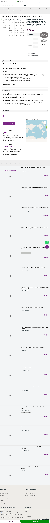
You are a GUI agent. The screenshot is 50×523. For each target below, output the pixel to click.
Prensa (2, 495)
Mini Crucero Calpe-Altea (27, 367)
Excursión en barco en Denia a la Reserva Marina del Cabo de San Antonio (35, 288)
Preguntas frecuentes (31, 495)
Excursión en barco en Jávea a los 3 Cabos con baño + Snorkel (35, 447)
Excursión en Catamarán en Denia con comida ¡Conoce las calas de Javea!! (33, 248)
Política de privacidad (6, 511)
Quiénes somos (4, 493)
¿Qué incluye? (6, 61)
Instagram (28, 516)
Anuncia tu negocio (5, 498)
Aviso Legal (3, 503)
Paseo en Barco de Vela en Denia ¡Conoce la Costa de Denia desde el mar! (34, 228)
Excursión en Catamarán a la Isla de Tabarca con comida (34, 467)
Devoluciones (28, 498)
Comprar (35, 521)
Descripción (6, 111)
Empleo (2, 500)
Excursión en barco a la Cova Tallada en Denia (33, 427)
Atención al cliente (30, 493)
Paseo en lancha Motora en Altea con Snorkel (33, 167)
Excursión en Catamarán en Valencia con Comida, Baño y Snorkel (34, 188)
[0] (38, 2)
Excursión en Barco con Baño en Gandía (31, 387)
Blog (26, 511)
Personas (30, 34)
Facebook (27, 514)
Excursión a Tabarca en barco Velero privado (33, 267)
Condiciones (6, 90)
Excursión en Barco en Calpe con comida (32, 307)
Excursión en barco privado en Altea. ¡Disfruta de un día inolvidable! (34, 208)
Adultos (29, 37)
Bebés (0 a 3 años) (31, 45)
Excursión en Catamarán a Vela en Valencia (32, 347)
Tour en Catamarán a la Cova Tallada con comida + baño (34, 328)
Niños (29, 41)
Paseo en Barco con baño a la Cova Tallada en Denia (33, 407)
